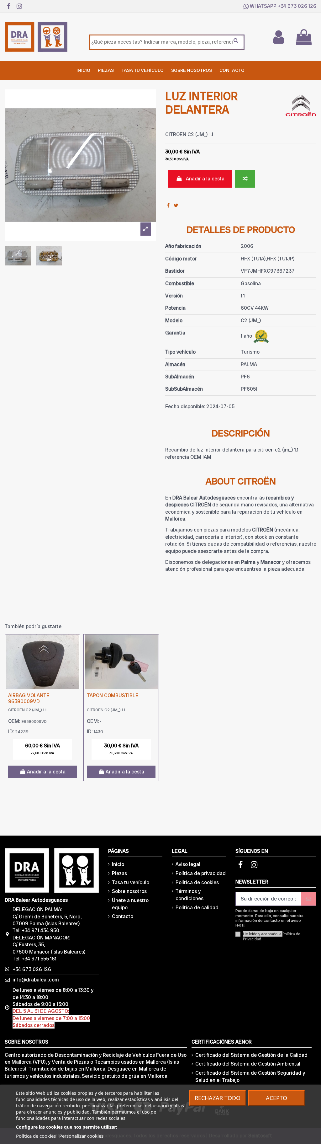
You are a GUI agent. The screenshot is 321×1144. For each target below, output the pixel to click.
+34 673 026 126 (297, 6)
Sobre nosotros (129, 891)
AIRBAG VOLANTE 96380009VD (29, 698)
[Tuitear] (176, 205)
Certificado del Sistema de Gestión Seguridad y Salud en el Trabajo (250, 1076)
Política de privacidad (201, 873)
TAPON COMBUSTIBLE (113, 695)
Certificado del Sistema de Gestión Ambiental (247, 1064)
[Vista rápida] (75, 656)
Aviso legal (188, 864)
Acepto (276, 1098)
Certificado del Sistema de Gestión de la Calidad (251, 1055)
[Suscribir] (308, 899)
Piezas (119, 873)
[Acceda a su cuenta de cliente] (278, 37)
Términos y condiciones (189, 894)
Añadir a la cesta (205, 178)
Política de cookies (197, 882)
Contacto (122, 916)
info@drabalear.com (36, 979)
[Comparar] (75, 644)
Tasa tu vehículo (130, 882)
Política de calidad (197, 907)
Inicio (118, 864)
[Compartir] (168, 205)
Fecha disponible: (185, 406)
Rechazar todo (217, 1098)
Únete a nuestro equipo (130, 904)
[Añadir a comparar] (245, 179)
